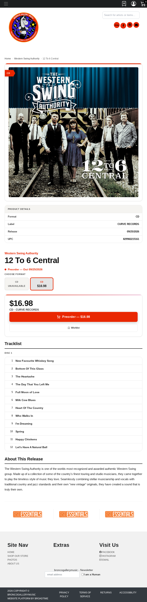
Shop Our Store (17, 556)
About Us (13, 563)
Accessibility (127, 592)
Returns (106, 592)
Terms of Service (85, 594)
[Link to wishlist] (124, 4)
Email (105, 560)
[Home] (23, 26)
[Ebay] (117, 25)
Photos (12, 560)
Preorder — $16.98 (76, 316)
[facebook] (123, 25)
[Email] (136, 25)
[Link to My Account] (133, 4)
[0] (143, 5)
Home (8, 58)
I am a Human (92, 574)
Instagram (109, 556)
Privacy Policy (64, 594)
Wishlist (75, 327)
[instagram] (130, 25)
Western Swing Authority (26, 58)
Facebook (108, 552)
